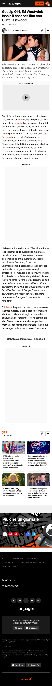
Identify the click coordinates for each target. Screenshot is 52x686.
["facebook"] (28, 534)
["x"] (22, 534)
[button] (47, 30)
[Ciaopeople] (26, 679)
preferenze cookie (9, 567)
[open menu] (3, 3)
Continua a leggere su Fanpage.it (26, 338)
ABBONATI (40, 3)
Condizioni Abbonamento (26, 563)
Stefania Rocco (21, 30)
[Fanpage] (26, 609)
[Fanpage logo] (14, 3)
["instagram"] (10, 534)
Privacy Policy (31, 559)
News (4, 427)
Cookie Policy (7, 563)
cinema (8, 307)
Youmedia (5, 559)
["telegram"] (34, 534)
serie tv (18, 123)
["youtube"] (16, 534)
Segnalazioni (17, 559)
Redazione (43, 563)
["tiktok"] (5, 534)
